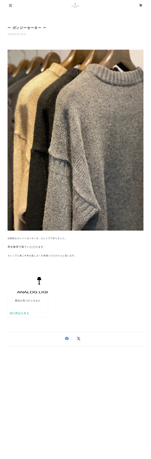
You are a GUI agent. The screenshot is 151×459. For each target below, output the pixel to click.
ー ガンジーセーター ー (27, 28)
